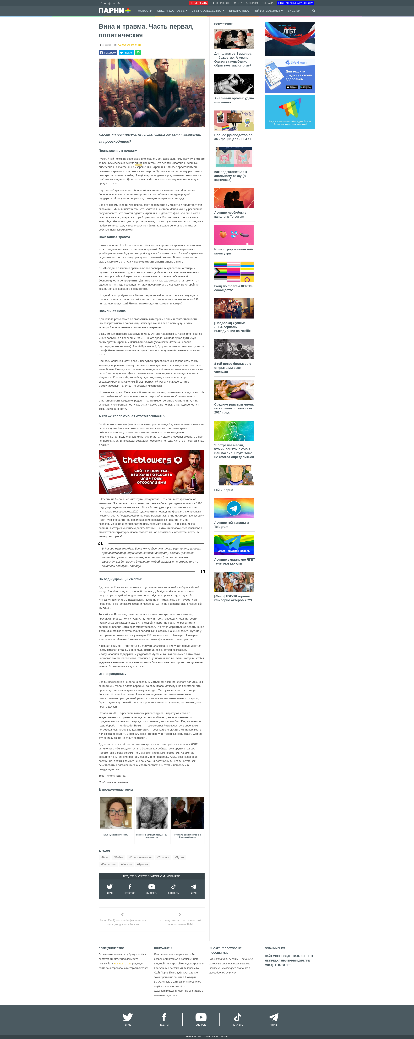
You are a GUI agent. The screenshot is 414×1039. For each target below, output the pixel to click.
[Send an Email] (114, 3)
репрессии (109, 864)
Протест (164, 857)
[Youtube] (110, 3)
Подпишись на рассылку (295, 3)
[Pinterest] (119, 3)
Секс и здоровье (171, 10)
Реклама (267, 3)
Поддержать (198, 3)
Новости (145, 10)
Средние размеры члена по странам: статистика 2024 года (234, 408)
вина (105, 857)
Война (119, 857)
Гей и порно (223, 490)
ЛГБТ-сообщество (206, 10)
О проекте (223, 3)
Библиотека (239, 10)
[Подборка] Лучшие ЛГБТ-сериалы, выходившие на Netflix (232, 327)
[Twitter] (105, 3)
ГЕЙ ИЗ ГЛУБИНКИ (267, 10)
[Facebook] (101, 3)
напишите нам (122, 963)
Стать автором (247, 3)
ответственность (141, 857)
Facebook (110, 52)
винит (138, 163)
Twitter (129, 52)
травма (143, 864)
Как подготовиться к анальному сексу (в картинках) (230, 175)
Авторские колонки (129, 44)
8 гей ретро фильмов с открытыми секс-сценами (232, 367)
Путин (180, 857)
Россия (127, 864)
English (294, 10)
